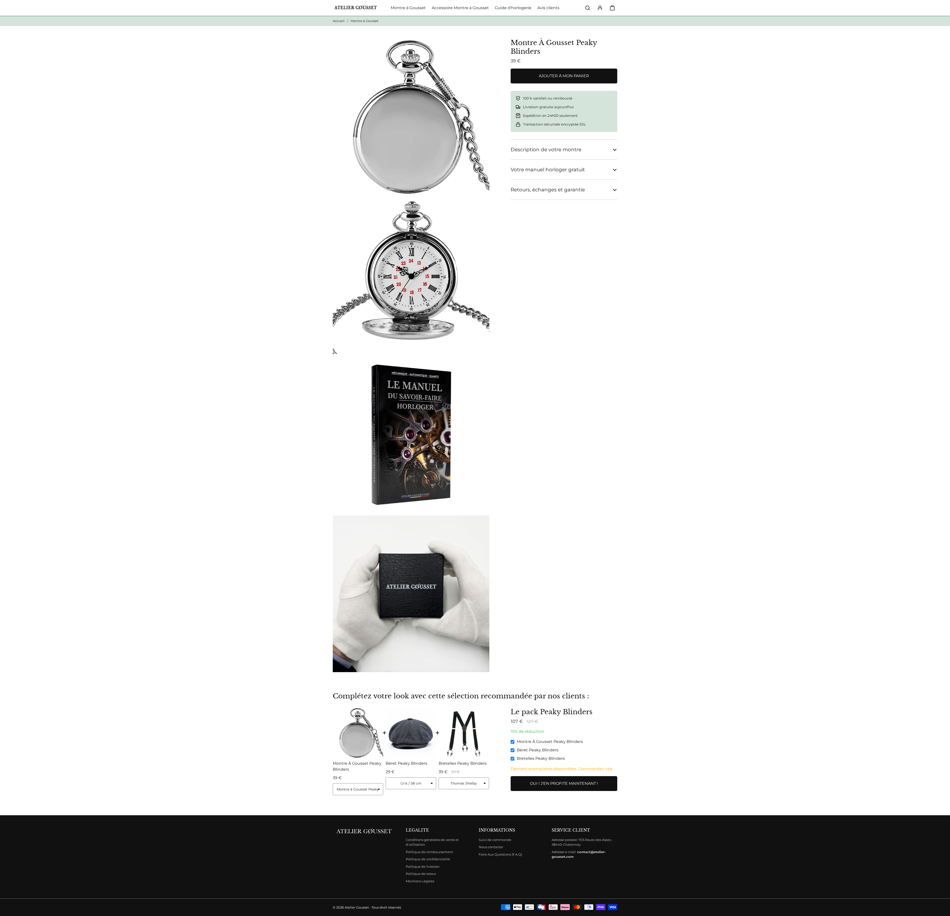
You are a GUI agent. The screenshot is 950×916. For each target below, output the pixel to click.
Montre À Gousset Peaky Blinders (550, 741)
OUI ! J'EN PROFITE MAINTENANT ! (564, 783)
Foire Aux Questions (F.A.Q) (500, 854)
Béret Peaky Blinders (537, 750)
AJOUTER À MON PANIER (564, 76)
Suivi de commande (495, 840)
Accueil (339, 21)
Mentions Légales (420, 881)
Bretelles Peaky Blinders (541, 758)
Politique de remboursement (429, 852)
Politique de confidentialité (428, 859)
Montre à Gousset (408, 7)
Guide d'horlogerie (513, 7)
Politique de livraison (423, 866)
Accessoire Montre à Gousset (460, 7)
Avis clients (548, 7)
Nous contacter (491, 847)
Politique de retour (421, 874)
